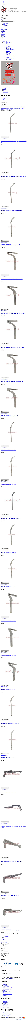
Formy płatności (6, 992)
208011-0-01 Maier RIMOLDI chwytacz (10, 723)
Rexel (6, 1017)
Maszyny (5, 1001)
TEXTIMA (8, 57)
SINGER (8, 53)
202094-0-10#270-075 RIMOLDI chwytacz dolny (12, 279)
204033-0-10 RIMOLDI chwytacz (8, 586)
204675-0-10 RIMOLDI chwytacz (8, 621)
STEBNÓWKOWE (10, 55)
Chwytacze (5, 41)
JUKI (7, 43)
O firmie (5, 984)
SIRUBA (8, 54)
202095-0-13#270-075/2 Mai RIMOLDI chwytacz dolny (13, 313)
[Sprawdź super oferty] (10, 84)
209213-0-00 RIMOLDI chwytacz (8, 791)
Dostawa (5, 990)
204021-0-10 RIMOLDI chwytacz (8, 484)
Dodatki (5, 1005)
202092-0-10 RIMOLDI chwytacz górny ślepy (11, 244)
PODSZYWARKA (10, 49)
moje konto (5, 23)
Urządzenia (5, 1002)
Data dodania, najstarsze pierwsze (14, 108)
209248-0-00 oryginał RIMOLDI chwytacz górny (12, 895)
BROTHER (8, 42)
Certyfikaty (5, 985)
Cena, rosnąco (22, 106)
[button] (14, 13)
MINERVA (8, 47)
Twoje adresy (6, 1015)
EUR (4, 1)
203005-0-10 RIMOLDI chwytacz (8, 450)
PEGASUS (8, 48)
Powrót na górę (4, 942)
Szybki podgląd (4, 138)
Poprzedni (5, 936)
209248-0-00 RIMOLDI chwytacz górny (10, 929)
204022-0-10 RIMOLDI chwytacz (8, 552)
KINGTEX (8, 46)
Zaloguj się (5, 25)
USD (4, 4)
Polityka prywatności (7, 987)
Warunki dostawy (7, 991)
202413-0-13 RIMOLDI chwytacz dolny (10, 415)
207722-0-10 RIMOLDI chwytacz (8, 689)
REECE (8, 51)
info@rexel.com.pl (10, 978)
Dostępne (3, 106)
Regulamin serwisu (7, 989)
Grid (4, 98)
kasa (1, 19)
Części (4, 1003)
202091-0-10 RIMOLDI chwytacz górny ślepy (11, 210)
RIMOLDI (8, 52)
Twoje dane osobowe (7, 1012)
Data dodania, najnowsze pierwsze (12, 109)
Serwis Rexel (6, 986)
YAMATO (8, 59)
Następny (5, 939)
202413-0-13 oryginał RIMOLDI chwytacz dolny (12, 381)
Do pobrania (6, 1007)
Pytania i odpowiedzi (7, 994)
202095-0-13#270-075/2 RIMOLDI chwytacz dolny (12, 347)
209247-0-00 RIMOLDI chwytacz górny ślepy (11, 861)
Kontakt (5, 995)
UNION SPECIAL (10, 58)
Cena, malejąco (4, 108)
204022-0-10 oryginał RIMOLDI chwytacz (10, 518)
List (4, 99)
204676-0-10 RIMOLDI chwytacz (8, 655)
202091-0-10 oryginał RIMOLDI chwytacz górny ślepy (13, 176)
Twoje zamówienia (7, 1014)
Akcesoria (5, 1004)
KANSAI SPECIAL (10, 44)
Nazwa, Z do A (15, 106)
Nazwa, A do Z (8, 106)
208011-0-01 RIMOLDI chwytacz (8, 757)
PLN (4, 2)
